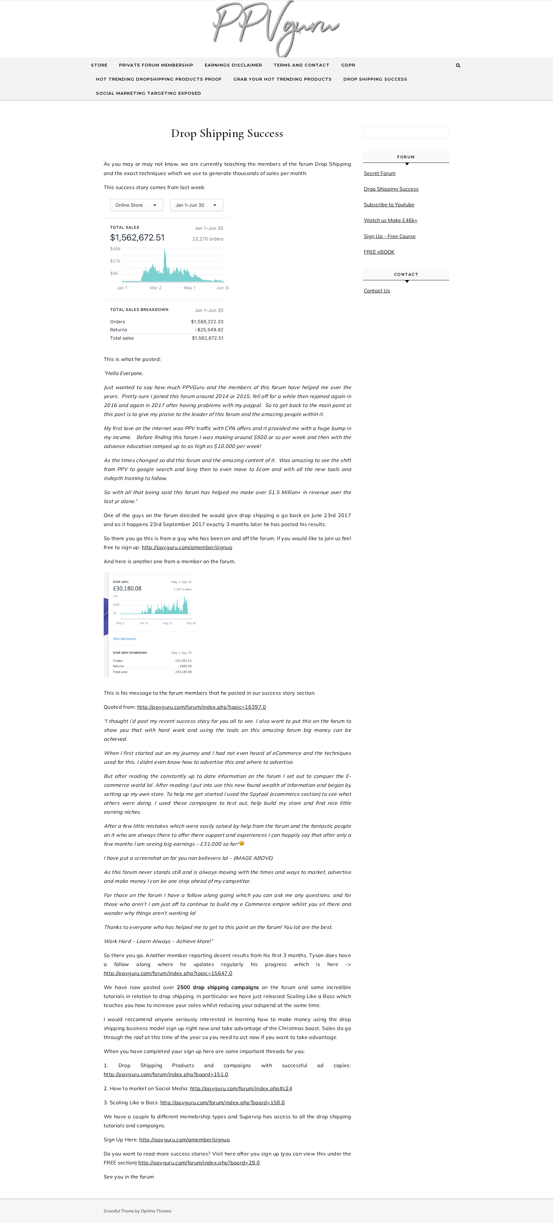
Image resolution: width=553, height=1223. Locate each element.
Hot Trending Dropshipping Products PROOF (159, 79)
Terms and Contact (302, 65)
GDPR (348, 65)
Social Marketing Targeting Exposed (148, 93)
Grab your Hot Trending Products (282, 79)
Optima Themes (156, 1210)
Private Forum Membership (156, 65)
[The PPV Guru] (276, 30)
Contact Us (377, 290)
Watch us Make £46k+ (391, 220)
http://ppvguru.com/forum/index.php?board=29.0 (199, 1162)
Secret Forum (380, 173)
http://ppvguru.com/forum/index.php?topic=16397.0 (201, 707)
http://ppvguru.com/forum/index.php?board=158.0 (222, 1102)
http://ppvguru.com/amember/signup (187, 547)
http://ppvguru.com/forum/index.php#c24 (241, 1088)
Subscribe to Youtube (389, 204)
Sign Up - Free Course (390, 236)
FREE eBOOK (379, 252)
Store (99, 65)
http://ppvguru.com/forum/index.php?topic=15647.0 (168, 973)
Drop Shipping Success (375, 79)
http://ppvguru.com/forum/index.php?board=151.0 (166, 1074)
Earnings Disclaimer (233, 65)
